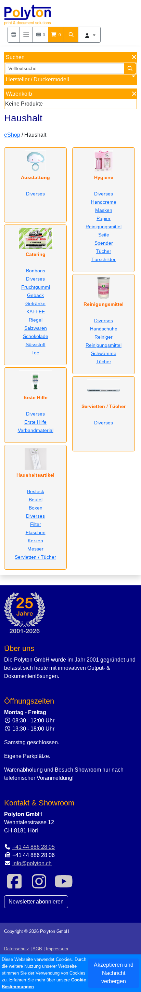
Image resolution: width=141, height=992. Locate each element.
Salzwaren (35, 328)
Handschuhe (103, 328)
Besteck (35, 491)
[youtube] (63, 885)
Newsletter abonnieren (36, 902)
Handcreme (103, 202)
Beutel (35, 499)
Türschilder (103, 259)
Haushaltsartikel (35, 475)
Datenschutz (16, 948)
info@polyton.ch (32, 863)
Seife (103, 234)
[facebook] (14, 885)
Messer (35, 549)
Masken (103, 210)
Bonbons (35, 270)
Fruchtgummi (35, 287)
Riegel (35, 320)
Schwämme (103, 353)
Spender (103, 243)
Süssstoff (36, 344)
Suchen (15, 57)
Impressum (57, 948)
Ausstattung (35, 177)
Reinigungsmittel (103, 226)
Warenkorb (19, 94)
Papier (104, 218)
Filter (35, 524)
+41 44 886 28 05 (33, 847)
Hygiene (103, 177)
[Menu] (26, 35)
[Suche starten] (130, 68)
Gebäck (35, 295)
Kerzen (35, 540)
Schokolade (35, 336)
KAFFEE (35, 311)
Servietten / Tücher (35, 557)
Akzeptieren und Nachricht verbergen (113, 973)
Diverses (35, 193)
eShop (12, 135)
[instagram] (39, 885)
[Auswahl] (14, 35)
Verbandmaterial (35, 430)
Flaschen (36, 532)
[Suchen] (71, 35)
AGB (37, 948)
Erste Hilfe (36, 397)
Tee (35, 352)
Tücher (103, 251)
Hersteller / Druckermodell (37, 79)
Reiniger (103, 337)
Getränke (35, 303)
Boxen (35, 508)
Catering (36, 254)
